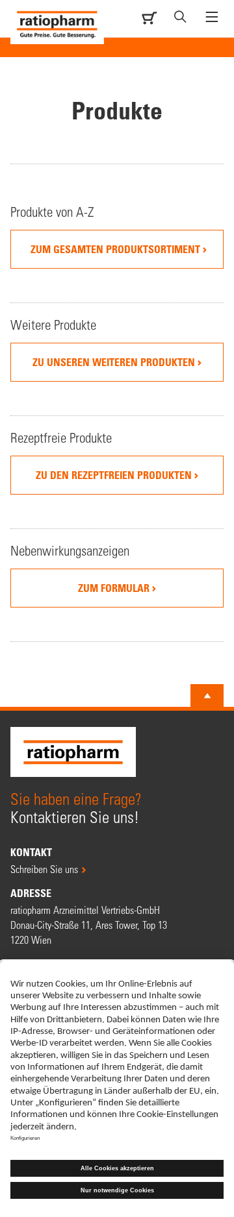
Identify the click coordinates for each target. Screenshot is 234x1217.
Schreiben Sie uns (44, 869)
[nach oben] (207, 695)
